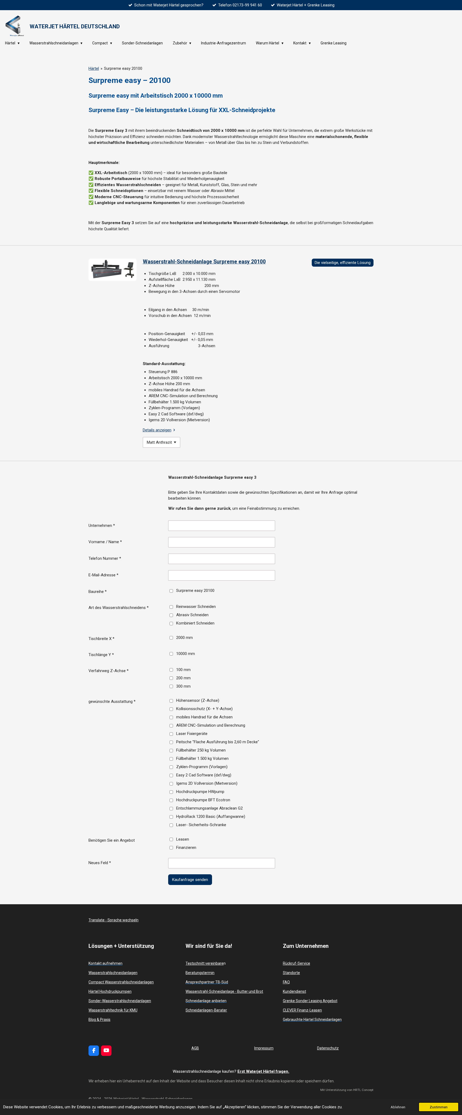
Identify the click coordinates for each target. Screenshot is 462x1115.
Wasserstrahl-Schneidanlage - (211, 991)
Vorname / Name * (105, 541)
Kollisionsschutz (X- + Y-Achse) (204, 708)
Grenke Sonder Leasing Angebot (310, 1001)
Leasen (182, 839)
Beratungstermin (200, 973)
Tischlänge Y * (101, 654)
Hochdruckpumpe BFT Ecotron (203, 800)
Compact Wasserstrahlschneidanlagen (121, 982)
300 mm (183, 686)
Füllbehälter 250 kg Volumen (201, 750)
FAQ (286, 982)
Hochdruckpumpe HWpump (200, 791)
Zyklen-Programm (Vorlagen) (202, 766)
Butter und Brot (250, 991)
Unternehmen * (101, 525)
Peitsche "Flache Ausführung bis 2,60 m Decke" (217, 741)
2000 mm (184, 637)
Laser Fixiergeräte (191, 733)
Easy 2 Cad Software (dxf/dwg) (203, 775)
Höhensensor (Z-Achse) (197, 700)
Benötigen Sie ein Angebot (111, 840)
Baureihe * (97, 591)
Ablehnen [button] (398, 1107)
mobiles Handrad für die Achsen (204, 717)
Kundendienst (294, 991)
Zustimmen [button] (439, 1107)
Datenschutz (328, 1048)
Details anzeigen (157, 430)
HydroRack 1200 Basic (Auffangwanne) (210, 816)
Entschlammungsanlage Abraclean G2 (209, 808)
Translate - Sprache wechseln (113, 920)
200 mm (183, 678)
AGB (195, 1048)
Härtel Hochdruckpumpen (110, 991)
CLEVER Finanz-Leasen (302, 1010)
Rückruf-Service (296, 963)
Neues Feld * (99, 862)
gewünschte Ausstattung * (112, 701)
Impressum (264, 1048)
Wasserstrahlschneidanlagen (112, 973)
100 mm (183, 669)
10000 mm (185, 653)
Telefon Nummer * (104, 558)
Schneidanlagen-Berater (206, 1010)
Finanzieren (186, 847)
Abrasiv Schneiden (192, 614)
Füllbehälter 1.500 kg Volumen (202, 758)
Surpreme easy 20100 (123, 68)
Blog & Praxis (99, 1019)
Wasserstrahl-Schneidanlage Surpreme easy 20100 (204, 262)
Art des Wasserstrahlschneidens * (118, 607)
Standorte (291, 973)
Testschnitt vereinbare (205, 963)
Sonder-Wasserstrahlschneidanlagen (119, 1001)
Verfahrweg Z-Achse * (108, 670)
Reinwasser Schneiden (196, 606)
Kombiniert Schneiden (195, 623)
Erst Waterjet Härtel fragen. (263, 1071)
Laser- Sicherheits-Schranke (201, 824)
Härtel (93, 68)
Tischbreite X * (101, 638)
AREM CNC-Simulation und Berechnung (210, 725)
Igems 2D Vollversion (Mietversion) (206, 783)
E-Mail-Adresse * (103, 575)
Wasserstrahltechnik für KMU (112, 1010)
